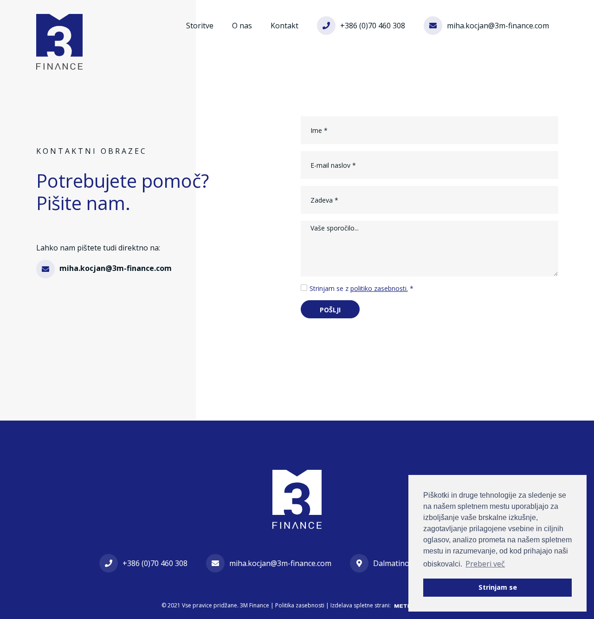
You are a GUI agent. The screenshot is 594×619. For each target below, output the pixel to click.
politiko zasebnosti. (379, 288)
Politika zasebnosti (299, 605)
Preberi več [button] (485, 564)
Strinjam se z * (361, 288)
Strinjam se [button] (497, 587)
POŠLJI (330, 309)
